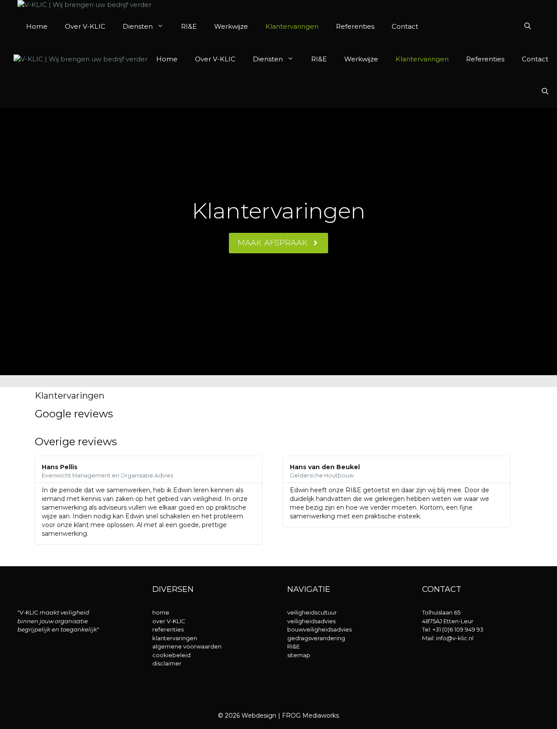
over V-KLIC (168, 621)
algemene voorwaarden (186, 646)
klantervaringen (174, 638)
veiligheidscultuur (312, 612)
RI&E (189, 26)
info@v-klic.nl (454, 638)
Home (36, 26)
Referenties (355, 26)
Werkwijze (231, 26)
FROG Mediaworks (310, 715)
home (160, 612)
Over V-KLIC (85, 26)
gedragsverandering (316, 638)
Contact (405, 26)
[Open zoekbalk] (528, 26)
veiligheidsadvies (311, 621)
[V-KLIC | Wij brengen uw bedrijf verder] (84, 5)
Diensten (138, 26)
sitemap (298, 655)
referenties (168, 629)
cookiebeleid (171, 655)
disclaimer (166, 663)
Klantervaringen (292, 26)
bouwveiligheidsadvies (319, 629)
